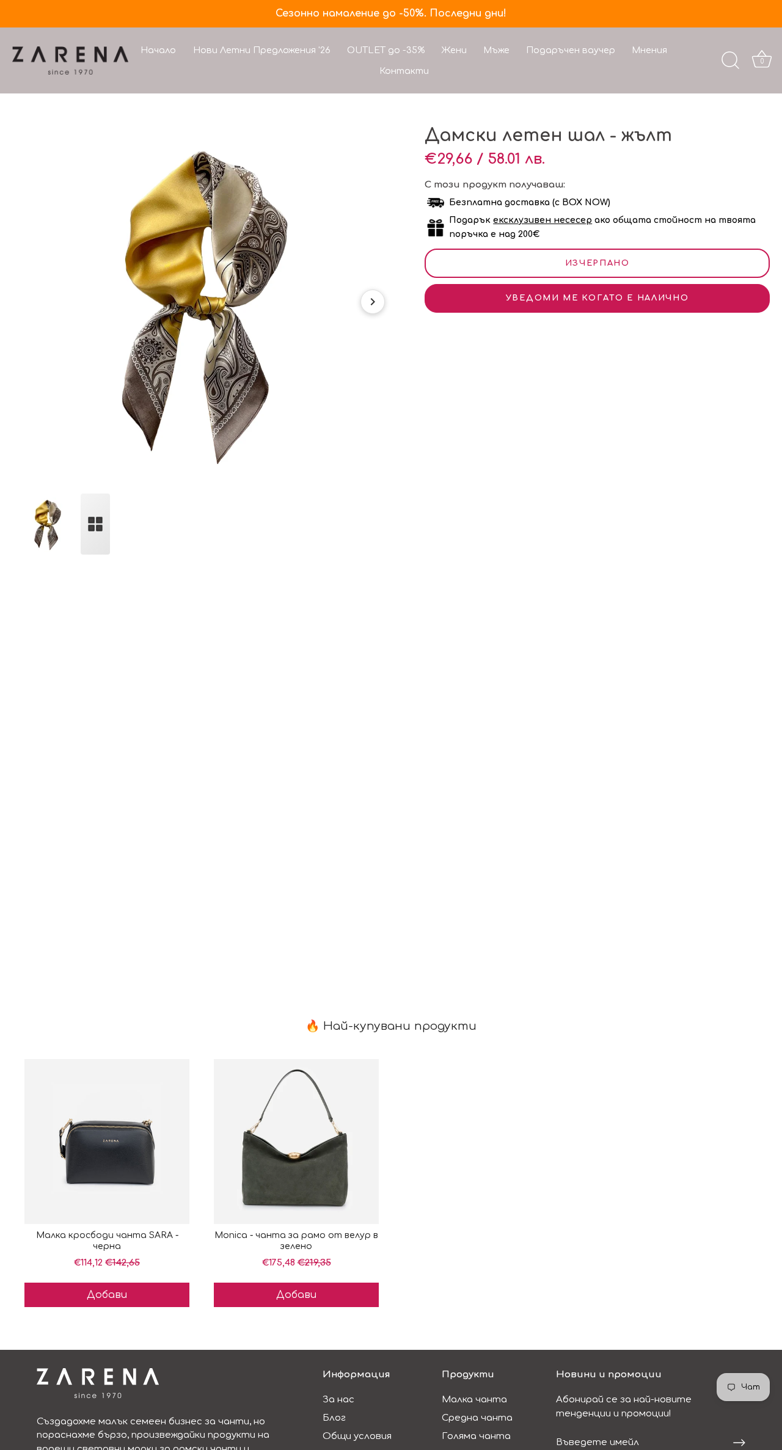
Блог (334, 1418)
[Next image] (372, 301)
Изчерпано (597, 263)
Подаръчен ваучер (570, 50)
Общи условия (357, 1436)
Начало (158, 50)
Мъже (496, 50)
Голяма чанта (476, 1436)
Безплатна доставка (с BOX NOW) (529, 202)
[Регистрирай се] (739, 1443)
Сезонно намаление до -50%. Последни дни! (391, 13)
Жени (454, 50)
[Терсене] (730, 60)
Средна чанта (477, 1418)
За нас (338, 1399)
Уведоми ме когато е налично (597, 298)
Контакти (404, 71)
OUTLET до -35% (386, 50)
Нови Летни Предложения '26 (262, 50)
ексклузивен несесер (542, 220)
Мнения (649, 50)
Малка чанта (474, 1399)
